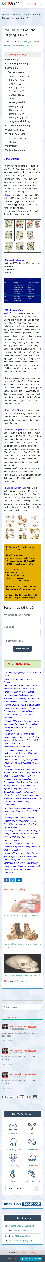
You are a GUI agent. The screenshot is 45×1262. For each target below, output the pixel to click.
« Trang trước (9, 1097)
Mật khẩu (9, 627)
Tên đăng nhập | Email (17, 614)
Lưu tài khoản (14, 641)
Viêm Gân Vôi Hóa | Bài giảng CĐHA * (21, 916)
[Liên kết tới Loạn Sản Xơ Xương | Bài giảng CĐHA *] (22, 956)
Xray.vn (10, 3)
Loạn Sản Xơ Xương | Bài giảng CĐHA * (22, 976)
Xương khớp (23, 981)
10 (30, 1097)
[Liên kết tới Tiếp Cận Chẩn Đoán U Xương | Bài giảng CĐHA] (22, 924)
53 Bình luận (9, 45)
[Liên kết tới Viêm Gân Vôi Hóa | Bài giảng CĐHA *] (22, 895)
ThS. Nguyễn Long (19, 1027)
